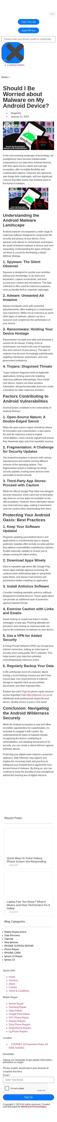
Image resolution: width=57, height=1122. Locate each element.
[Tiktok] (22, 1114)
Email (6, 1075)
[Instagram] (30, 1114)
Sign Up (28, 1097)
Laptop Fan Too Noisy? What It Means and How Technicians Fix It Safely (28, 905)
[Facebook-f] (6, 1114)
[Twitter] (14, 1114)
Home (4, 77)
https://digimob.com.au (38, 695)
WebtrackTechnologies (33, 1106)
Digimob (26, 691)
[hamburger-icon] (52, 14)
